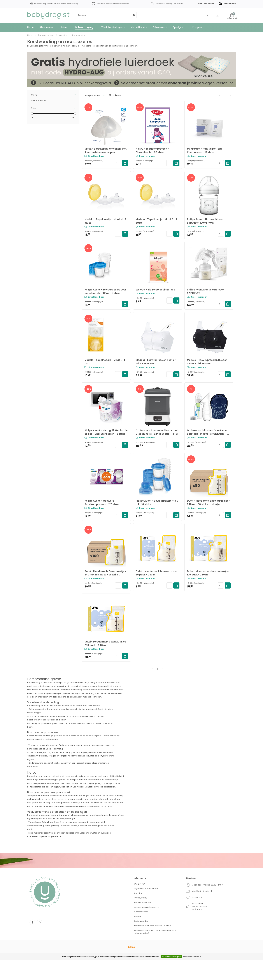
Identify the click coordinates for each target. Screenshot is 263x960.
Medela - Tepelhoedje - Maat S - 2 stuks (156, 221)
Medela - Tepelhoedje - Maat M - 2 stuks (105, 221)
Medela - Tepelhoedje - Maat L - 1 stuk (104, 361)
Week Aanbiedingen (112, 27)
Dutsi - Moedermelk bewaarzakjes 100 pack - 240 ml (208, 573)
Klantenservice (206, 3)
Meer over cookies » (192, 957)
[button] (53, 95)
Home (30, 27)
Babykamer (159, 27)
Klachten (138, 893)
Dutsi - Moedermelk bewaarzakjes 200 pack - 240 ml (105, 643)
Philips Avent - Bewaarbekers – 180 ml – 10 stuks (157, 502)
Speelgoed (178, 27)
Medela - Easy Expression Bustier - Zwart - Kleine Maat (208, 361)
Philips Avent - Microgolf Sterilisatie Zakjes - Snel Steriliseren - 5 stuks (106, 432)
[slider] (32, 113)
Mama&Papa (138, 27)
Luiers (64, 27)
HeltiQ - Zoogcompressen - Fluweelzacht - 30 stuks (152, 150)
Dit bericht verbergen (171, 957)
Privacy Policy (140, 897)
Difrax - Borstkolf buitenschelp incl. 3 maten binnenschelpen (105, 150)
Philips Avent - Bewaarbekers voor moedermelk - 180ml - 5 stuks (105, 291)
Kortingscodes (141, 921)
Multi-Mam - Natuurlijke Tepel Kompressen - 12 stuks (205, 150)
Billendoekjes (46, 27)
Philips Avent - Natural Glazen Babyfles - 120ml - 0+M (205, 221)
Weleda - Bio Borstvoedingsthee (155, 289)
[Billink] (131, 947)
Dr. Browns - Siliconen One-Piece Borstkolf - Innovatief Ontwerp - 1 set (207, 432)
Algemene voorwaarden (146, 888)
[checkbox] (53, 100)
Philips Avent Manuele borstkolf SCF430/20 (206, 291)
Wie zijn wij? (140, 883)
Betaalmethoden (142, 902)
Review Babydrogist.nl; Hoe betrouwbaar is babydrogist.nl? (155, 932)
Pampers (197, 27)
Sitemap (138, 916)
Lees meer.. (132, 45)
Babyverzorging (84, 27)
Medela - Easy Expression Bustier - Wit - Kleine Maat (156, 361)
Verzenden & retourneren (146, 907)
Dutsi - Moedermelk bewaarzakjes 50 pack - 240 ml (156, 573)
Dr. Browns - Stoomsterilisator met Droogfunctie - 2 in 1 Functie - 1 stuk (157, 432)
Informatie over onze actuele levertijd (152, 925)
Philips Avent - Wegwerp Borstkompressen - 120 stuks (101, 502)
